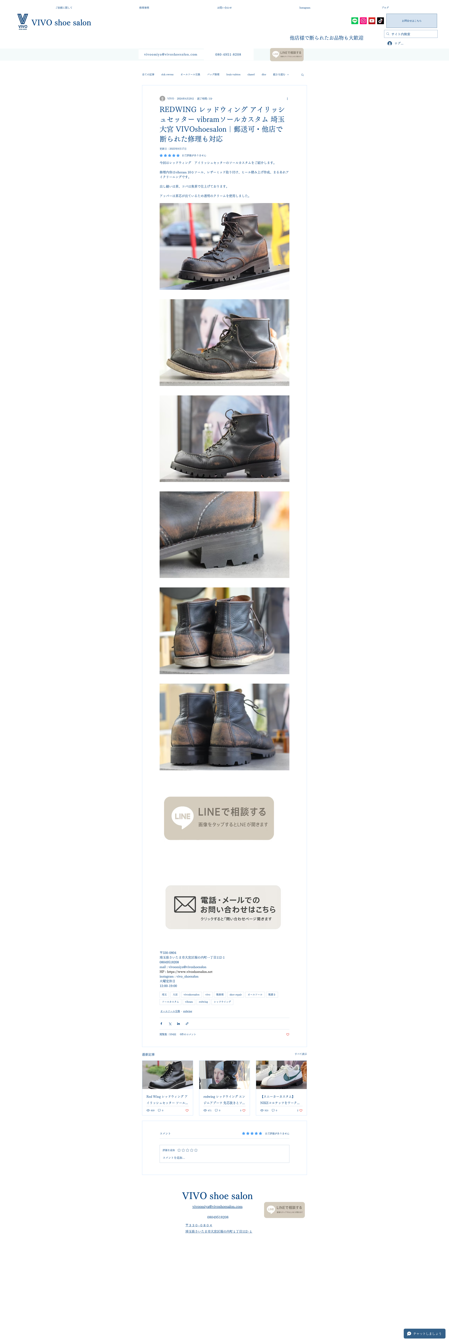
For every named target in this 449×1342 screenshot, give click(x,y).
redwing (203, 1002)
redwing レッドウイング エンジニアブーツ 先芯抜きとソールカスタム (224, 1100)
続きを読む (279, 74)
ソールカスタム (170, 1002)
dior (264, 74)
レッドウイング (222, 1002)
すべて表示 (301, 1054)
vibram (189, 1002)
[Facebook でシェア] (161, 1023)
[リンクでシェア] (187, 1023)
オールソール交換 (190, 74)
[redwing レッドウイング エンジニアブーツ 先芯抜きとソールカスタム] (224, 1075)
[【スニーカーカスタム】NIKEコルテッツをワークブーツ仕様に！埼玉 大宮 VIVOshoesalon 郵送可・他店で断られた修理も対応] (281, 1075)
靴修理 (220, 994)
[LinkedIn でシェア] (178, 1023)
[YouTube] (371, 20)
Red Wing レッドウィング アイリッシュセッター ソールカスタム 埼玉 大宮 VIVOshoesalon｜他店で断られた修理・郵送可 (167, 1100)
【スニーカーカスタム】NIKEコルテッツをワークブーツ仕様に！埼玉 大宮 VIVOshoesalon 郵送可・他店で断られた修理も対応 (280, 1100)
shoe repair (236, 994)
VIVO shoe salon (61, 22)
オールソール (255, 994)
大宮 (175, 994)
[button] (302, 74)
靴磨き (272, 994)
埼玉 (164, 994)
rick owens (167, 74)
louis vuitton (233, 74)
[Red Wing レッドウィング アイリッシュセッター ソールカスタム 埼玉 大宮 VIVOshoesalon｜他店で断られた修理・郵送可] (167, 1075)
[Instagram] (363, 20)
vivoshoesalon (191, 994)
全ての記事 (148, 74)
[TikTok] (380, 20)
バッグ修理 (213, 74)
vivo (207, 994)
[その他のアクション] (287, 99)
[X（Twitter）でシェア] (170, 1023)
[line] (354, 20)
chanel (251, 74)
